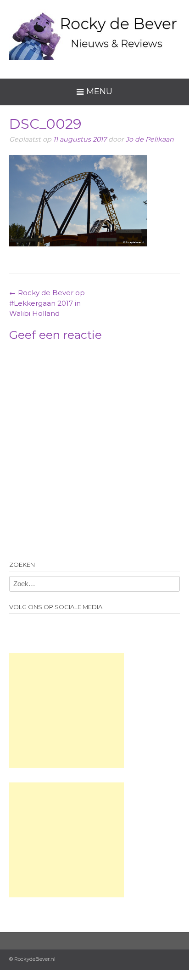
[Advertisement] (66, 710)
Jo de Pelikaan (150, 139)
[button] (78, 201)
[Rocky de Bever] (94, 32)
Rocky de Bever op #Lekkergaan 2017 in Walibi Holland (47, 303)
